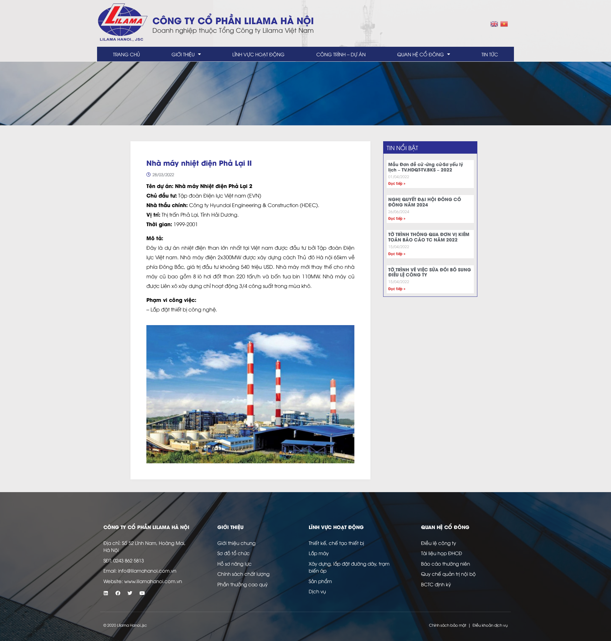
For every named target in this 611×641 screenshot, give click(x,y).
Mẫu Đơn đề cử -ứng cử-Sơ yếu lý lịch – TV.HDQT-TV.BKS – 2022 (425, 167)
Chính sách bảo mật (447, 625)
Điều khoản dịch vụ (490, 625)
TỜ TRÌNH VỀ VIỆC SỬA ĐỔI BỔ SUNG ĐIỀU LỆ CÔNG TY (429, 272)
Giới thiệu (183, 54)
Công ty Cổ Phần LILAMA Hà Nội (233, 19)
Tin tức (489, 54)
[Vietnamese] (504, 22)
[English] (494, 22)
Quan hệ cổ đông (420, 54)
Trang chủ (126, 54)
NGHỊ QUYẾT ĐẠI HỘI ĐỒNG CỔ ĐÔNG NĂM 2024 (424, 202)
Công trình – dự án (341, 54)
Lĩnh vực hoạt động (258, 54)
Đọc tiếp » (396, 183)
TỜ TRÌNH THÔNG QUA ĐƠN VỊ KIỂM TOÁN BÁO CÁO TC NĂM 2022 (428, 237)
